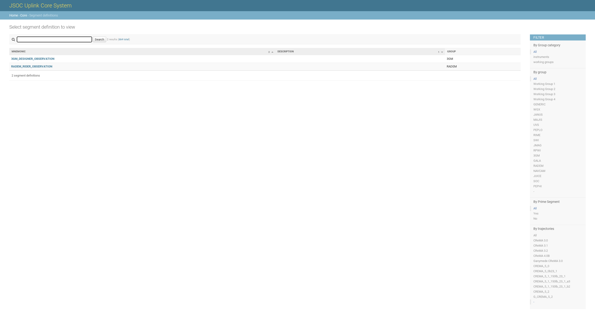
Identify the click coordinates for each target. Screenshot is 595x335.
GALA (537, 160)
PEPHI (537, 186)
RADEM (538, 166)
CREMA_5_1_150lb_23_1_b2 (551, 286)
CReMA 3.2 (540, 250)
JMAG (537, 145)
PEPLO (537, 130)
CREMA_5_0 (541, 266)
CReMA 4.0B (541, 256)
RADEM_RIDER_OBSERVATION (31, 66)
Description (286, 51)
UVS (536, 125)
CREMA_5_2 (541, 291)
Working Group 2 (544, 89)
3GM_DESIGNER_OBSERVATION (32, 58)
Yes (536, 213)
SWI (536, 140)
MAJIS (537, 119)
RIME (536, 135)
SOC (536, 181)
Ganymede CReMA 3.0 (548, 261)
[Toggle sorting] (272, 52)
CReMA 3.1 (540, 245)
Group (451, 51)
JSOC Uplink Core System (40, 5)
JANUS (538, 114)
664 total (124, 39)
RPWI (537, 150)
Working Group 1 (544, 84)
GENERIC (539, 104)
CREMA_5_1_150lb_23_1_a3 (551, 281)
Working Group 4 (544, 99)
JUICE (537, 176)
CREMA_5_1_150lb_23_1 (549, 276)
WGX (536, 109)
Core (23, 15)
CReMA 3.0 (540, 240)
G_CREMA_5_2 (543, 296)
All (535, 52)
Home (13, 15)
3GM (536, 155)
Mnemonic (19, 51)
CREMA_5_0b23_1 (545, 271)
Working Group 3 (544, 94)
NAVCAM (539, 171)
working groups (543, 62)
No (535, 218)
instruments (541, 57)
